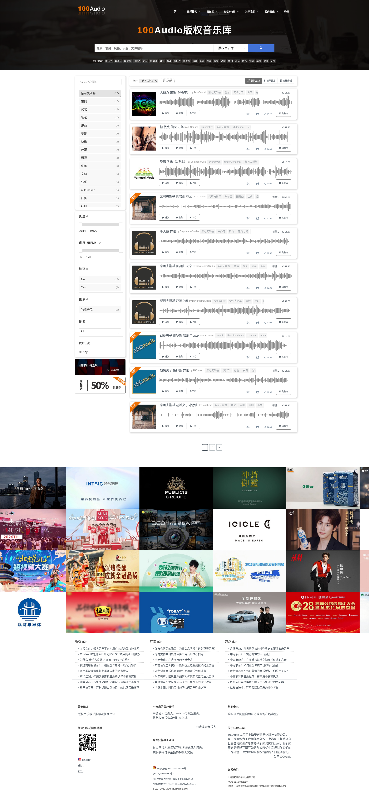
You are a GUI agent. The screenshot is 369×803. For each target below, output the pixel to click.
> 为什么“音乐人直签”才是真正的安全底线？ (104, 659)
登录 (286, 11)
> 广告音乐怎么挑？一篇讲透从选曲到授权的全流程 (183, 665)
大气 (273, 61)
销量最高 (271, 80)
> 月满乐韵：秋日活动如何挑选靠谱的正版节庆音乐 (258, 648)
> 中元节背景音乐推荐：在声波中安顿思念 (253, 676)
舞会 (233, 405)
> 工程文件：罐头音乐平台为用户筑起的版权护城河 (108, 648)
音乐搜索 (192, 11)
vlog (237, 61)
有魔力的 (243, 231)
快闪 (230, 61)
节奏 (209, 61)
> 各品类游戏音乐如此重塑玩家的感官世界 (103, 670)
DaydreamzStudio (189, 231)
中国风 (153, 61)
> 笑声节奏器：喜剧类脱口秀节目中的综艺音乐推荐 (108, 687)
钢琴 (251, 61)
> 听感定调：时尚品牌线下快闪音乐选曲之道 (179, 687)
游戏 (169, 61)
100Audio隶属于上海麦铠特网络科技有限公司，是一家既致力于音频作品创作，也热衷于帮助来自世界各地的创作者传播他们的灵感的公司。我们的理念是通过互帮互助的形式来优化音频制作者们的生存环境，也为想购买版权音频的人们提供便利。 (259, 743)
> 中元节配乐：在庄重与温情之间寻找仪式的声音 (257, 659)
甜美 (254, 266)
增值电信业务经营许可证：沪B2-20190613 (173, 779)
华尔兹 (228, 196)
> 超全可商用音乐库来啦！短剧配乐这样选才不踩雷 (108, 682)
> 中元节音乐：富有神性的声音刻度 (249, 654)
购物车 (285, 113)
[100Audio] (91, 12)
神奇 (231, 231)
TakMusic (201, 196)
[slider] (80, 224)
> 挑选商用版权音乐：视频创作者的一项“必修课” (107, 665)
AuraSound (200, 92)
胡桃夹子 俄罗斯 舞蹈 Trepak (179, 335)
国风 (162, 61)
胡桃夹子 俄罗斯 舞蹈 (174, 370)
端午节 (186, 61)
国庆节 (127, 61)
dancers (252, 335)
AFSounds (192, 127)
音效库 (210, 11)
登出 (81, 771)
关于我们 (250, 11)
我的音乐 (270, 11)
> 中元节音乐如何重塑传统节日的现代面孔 (253, 665)
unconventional (232, 161)
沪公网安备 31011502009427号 (171, 768)
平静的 (221, 231)
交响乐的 (239, 92)
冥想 (258, 61)
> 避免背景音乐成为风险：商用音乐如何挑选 (179, 670)
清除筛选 (167, 80)
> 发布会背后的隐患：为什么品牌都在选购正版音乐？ (185, 648)
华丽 (251, 405)
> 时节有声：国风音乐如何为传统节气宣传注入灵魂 (183, 676)
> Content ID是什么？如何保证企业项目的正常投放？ (109, 654)
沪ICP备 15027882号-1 (163, 773)
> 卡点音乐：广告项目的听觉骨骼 (173, 659)
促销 (265, 61)
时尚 (244, 61)
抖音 (195, 61)
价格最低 (287, 80)
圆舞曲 (240, 196)
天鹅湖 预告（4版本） (175, 92)
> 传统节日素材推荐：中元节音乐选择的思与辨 (256, 682)
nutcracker (207, 127)
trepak (220, 335)
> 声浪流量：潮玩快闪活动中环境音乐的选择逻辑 (182, 682)
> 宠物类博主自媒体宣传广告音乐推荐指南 (178, 654)
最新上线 (255, 80)
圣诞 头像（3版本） (173, 161)
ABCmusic (208, 335)
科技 (216, 61)
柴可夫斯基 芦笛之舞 (174, 300)
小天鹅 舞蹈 (168, 231)
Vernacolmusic (198, 162)
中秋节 (108, 61)
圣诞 (262, 266)
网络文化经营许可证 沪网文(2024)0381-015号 (174, 784)
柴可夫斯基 (214, 92)
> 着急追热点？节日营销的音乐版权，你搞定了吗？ (258, 670)
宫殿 (242, 405)
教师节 (118, 61)
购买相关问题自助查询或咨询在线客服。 (254, 714)
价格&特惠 (229, 11)
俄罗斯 (226, 370)
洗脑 (223, 61)
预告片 (137, 61)
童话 (236, 266)
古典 (249, 92)
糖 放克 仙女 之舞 (172, 127)
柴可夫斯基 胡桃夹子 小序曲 (179, 405)
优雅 (254, 370)
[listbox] (231, 48)
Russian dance (235, 335)
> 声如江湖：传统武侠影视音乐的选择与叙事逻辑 (107, 676)
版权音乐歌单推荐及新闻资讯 (96, 714)
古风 (145, 61)
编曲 (260, 405)
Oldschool (238, 127)
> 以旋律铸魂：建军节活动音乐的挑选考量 (253, 687)
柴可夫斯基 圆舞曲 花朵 (176, 196)
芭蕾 (227, 92)
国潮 (202, 61)
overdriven (214, 161)
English (86, 759)
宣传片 (177, 61)
